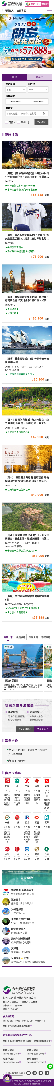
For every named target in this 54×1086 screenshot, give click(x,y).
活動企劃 (33, 637)
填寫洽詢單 (23, 728)
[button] (3, 58)
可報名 (12, 122)
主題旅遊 (20, 637)
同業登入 (9, 10)
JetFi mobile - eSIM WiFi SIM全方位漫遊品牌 (27, 752)
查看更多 (41, 728)
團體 (14, 77)
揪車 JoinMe (19, 760)
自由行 (39, 77)
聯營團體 (45, 637)
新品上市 (8, 637)
